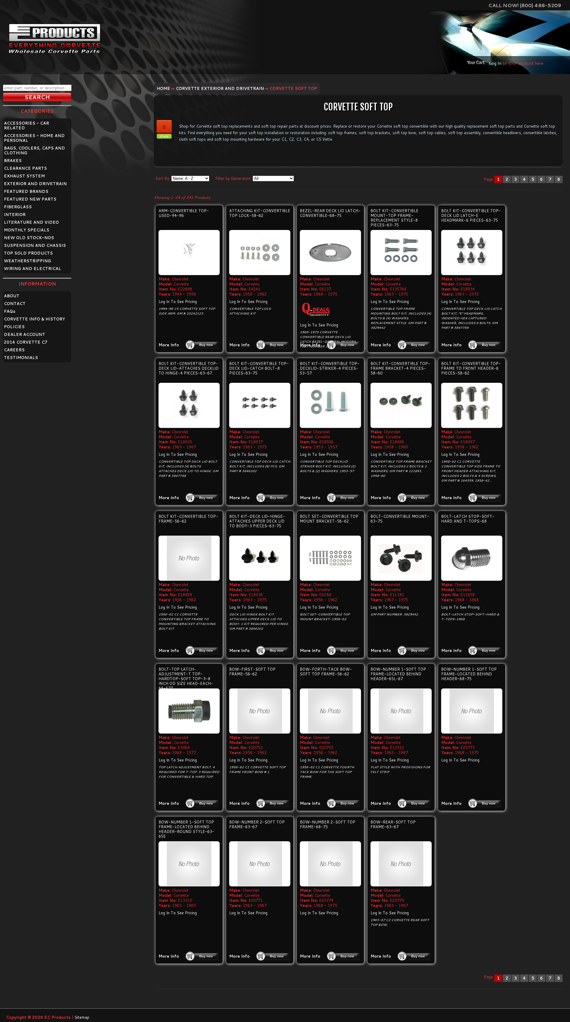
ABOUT (11, 296)
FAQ (9, 311)
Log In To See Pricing (178, 301)
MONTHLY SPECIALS (26, 230)
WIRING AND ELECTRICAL (32, 268)
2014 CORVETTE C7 (26, 342)
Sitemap (82, 1017)
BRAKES (13, 160)
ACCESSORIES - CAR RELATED (26, 125)
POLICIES (14, 326)
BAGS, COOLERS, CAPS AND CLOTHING (34, 150)
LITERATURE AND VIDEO (31, 222)
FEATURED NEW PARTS (30, 199)
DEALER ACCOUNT (24, 334)
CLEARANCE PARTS (25, 168)
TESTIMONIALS (21, 357)
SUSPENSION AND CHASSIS (35, 245)
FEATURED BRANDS (26, 191)
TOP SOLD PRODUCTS (28, 253)
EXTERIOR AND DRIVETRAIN (35, 183)
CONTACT (15, 303)
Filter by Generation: (233, 178)
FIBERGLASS (18, 207)
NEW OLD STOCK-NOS (29, 237)
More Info (169, 344)
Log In (495, 63)
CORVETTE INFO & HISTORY (34, 319)
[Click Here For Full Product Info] (189, 252)
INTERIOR (15, 214)
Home (163, 88)
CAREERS (14, 350)
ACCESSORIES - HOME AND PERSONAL (34, 138)
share (164, 136)
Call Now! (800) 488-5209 (524, 5)
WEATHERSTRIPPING (27, 261)
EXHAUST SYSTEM (24, 176)
